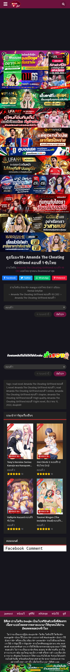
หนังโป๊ (55, 613)
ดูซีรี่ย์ (31, 613)
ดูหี (64, 613)
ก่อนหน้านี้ (43, 314)
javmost (8, 613)
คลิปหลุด (43, 613)
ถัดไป (59, 314)
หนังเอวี (21, 613)
